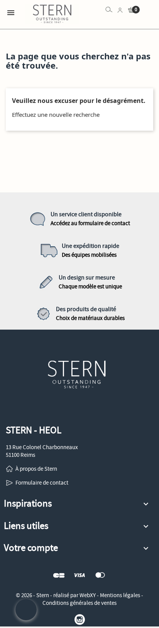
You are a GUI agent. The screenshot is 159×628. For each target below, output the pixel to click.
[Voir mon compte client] (120, 9)
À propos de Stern (36, 469)
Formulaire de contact (41, 483)
